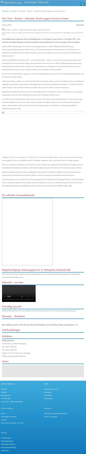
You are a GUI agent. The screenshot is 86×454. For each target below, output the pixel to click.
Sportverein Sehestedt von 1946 (12, 423)
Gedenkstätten (6, 438)
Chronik (4, 389)
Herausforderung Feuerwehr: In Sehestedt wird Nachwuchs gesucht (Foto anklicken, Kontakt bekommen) (39, 311)
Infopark (4, 420)
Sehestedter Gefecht (8, 444)
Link (21, 277)
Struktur (4, 392)
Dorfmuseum (5, 395)
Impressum (5, 450)
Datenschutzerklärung (8, 447)
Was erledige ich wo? (51, 389)
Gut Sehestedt (6, 398)
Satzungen (47, 392)
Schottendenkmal (7, 441)
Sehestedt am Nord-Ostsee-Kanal (55, 413)
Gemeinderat (48, 398)
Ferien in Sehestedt (50, 417)
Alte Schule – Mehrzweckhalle (11, 402)
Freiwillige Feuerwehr (8, 417)
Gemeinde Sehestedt (36, 2)
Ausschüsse (48, 395)
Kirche (3, 413)
